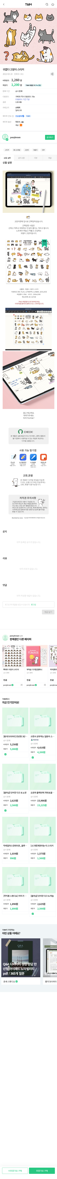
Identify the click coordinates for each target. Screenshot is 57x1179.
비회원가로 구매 (15, 1170)
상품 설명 (7, 158)
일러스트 (18, 110)
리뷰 (35, 158)
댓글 (49, 158)
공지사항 (21, 158)
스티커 (17, 107)
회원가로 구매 (42, 1170)
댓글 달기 (48, 611)
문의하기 (50, 137)
